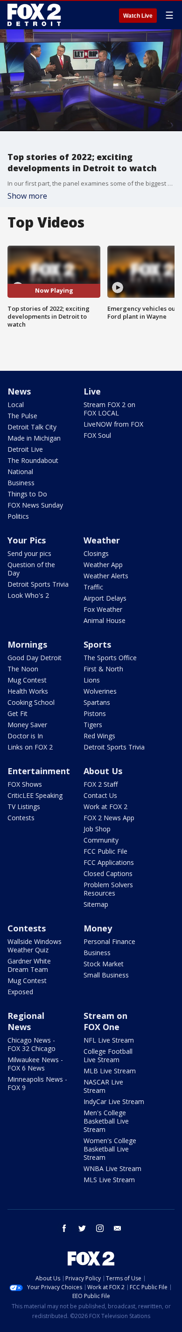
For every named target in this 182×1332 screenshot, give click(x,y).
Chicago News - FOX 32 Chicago (31, 1044)
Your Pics (26, 540)
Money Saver (27, 724)
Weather (102, 540)
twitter (82, 1228)
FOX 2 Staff (101, 784)
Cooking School (31, 702)
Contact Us (100, 795)
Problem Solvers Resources (108, 888)
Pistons (95, 713)
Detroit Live (25, 449)
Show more (27, 196)
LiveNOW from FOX (113, 424)
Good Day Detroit (34, 657)
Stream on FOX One (105, 1021)
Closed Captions (108, 873)
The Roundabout (32, 460)
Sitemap (96, 904)
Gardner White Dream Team (29, 965)
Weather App (103, 564)
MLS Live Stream (109, 1179)
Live (92, 391)
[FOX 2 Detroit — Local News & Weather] (34, 15)
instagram (99, 1228)
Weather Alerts (106, 575)
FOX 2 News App (109, 817)
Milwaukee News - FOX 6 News (35, 1063)
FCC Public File (105, 851)
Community (101, 840)
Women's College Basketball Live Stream (110, 1149)
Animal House (105, 620)
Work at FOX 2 (105, 806)
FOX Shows (24, 784)
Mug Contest (27, 680)
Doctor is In (25, 735)
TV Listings (23, 806)
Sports (97, 644)
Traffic (93, 586)
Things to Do (27, 493)
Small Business (106, 975)
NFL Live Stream (109, 1040)
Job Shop (97, 828)
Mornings (27, 644)
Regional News (25, 1021)
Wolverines (100, 691)
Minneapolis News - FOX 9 (37, 1083)
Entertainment (38, 770)
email (117, 1228)
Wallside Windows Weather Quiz (34, 945)
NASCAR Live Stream (103, 1086)
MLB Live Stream (110, 1070)
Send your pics (29, 553)
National (20, 471)
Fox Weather (103, 609)
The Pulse (22, 415)
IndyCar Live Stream (114, 1101)
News (19, 391)
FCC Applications (109, 862)
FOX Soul (97, 435)
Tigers (93, 724)
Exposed (20, 991)
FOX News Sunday (35, 505)
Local (15, 404)
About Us (103, 770)
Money (98, 928)
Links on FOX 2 (30, 747)
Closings (96, 553)
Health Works (27, 691)
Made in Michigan (34, 438)
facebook (64, 1228)
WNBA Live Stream (112, 1168)
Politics (18, 516)
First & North (103, 668)
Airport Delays (105, 598)
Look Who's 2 (28, 595)
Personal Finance (109, 941)
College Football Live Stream (108, 1055)
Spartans (97, 702)
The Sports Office (110, 657)
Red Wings (99, 735)
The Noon (22, 668)
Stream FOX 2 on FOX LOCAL (109, 408)
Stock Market (104, 963)
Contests (21, 817)
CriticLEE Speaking (35, 795)
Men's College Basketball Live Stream (106, 1121)
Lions (92, 680)
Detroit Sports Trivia (38, 584)
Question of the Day (31, 568)
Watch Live (138, 16)
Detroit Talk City (31, 426)
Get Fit (17, 713)
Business (21, 482)
